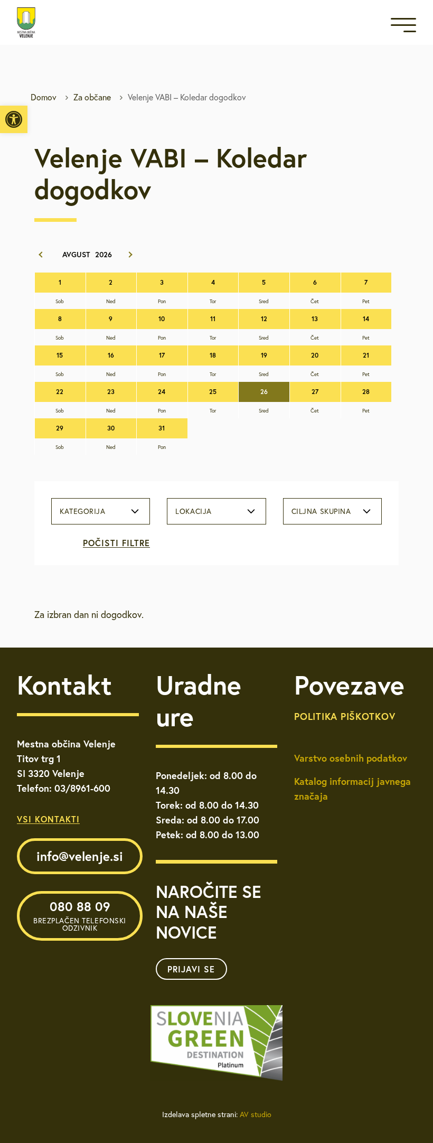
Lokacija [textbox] (193, 511)
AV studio (255, 1114)
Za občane (92, 97)
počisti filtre (116, 542)
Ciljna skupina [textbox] (321, 511)
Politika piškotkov (344, 716)
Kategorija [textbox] (83, 511)
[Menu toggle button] (403, 27)
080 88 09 (79, 915)
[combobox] (100, 511)
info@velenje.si (79, 856)
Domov (44, 97)
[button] (13, 119)
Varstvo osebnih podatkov (350, 758)
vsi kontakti (48, 819)
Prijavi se (191, 969)
